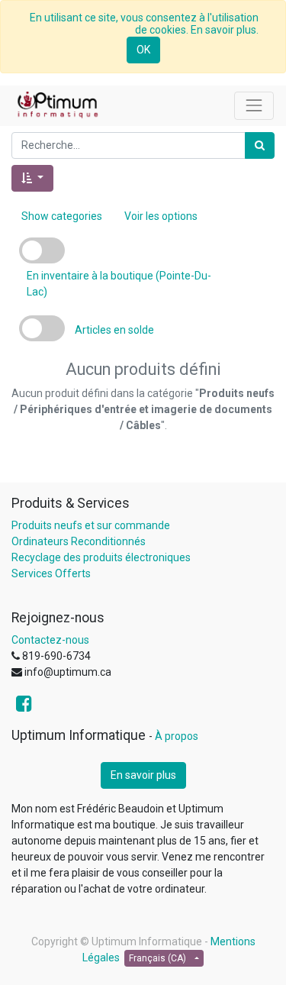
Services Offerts (51, 573)
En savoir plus (143, 775)
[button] (32, 178)
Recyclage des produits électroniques (101, 557)
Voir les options (161, 216)
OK (143, 50)
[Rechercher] (260, 145)
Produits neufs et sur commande (90, 525)
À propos (176, 736)
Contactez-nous (50, 640)
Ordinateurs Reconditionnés (78, 541)
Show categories (61, 216)
